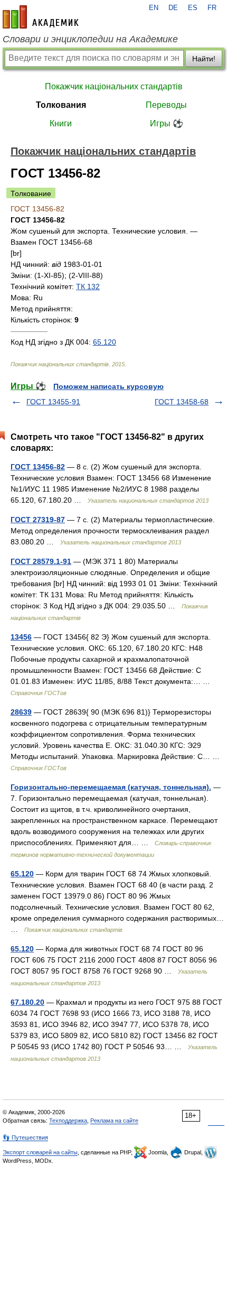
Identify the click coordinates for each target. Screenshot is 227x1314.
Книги (61, 123)
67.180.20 (27, 1002)
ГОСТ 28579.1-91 (41, 561)
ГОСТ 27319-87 (38, 519)
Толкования (61, 104)
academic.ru (41, 17)
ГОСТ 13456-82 (38, 466)
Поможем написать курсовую (108, 386)
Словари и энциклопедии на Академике (90, 39)
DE (173, 8)
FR (211, 8)
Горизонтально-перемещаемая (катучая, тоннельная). (111, 787)
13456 (21, 637)
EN (153, 8)
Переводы (166, 104)
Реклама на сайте (114, 1120)
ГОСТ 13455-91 (53, 401)
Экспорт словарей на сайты (40, 1152)
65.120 (104, 342)
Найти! (203, 58)
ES (192, 8)
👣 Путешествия (25, 1137)
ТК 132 (88, 286)
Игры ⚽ (166, 123)
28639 (21, 712)
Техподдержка (68, 1120)
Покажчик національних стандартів (114, 86)
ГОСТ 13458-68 (182, 401)
